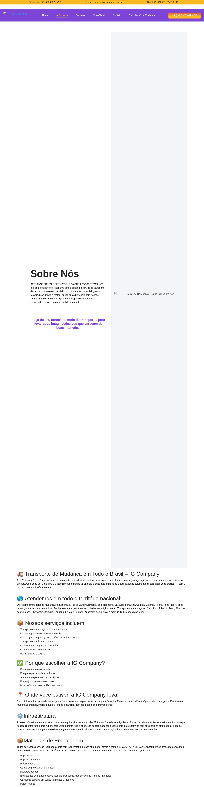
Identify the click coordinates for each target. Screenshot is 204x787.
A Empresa (62, 15)
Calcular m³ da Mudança (142, 15)
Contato (117, 15)
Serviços (80, 15)
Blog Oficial (99, 15)
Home (45, 15)
